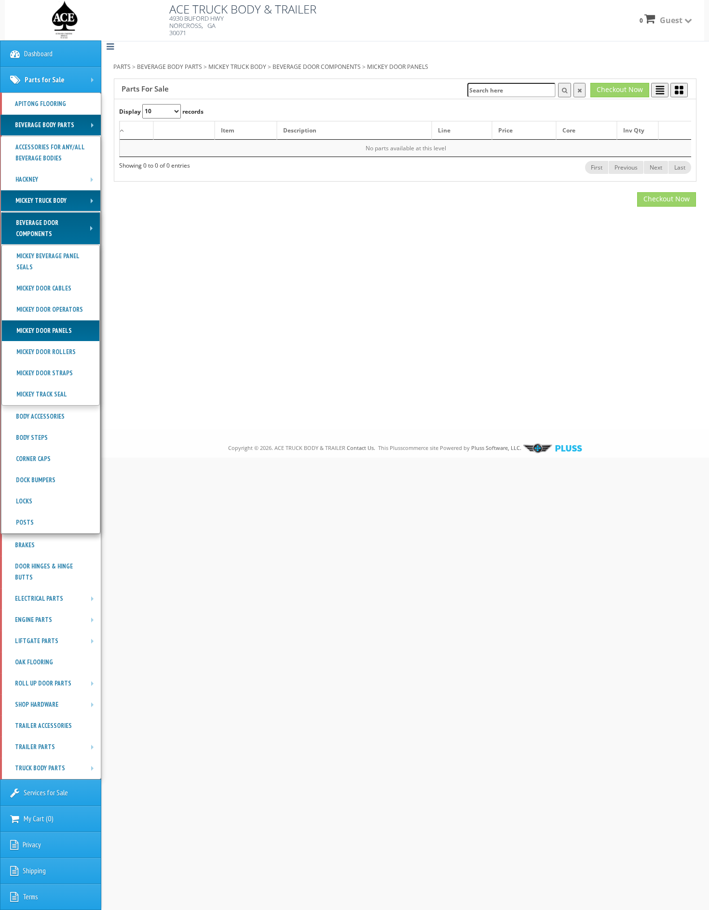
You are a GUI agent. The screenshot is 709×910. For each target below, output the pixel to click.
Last (679, 167)
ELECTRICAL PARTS (56, 601)
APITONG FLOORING (40, 104)
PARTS (122, 67)
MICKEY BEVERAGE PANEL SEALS (48, 261)
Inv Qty (633, 130)
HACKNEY (56, 182)
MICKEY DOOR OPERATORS (49, 309)
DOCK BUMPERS (35, 480)
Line (444, 130)
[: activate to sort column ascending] (184, 130)
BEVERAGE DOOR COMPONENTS (317, 67)
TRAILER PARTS (56, 750)
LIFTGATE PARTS (56, 644)
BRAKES (25, 545)
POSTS (25, 522)
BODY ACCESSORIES (40, 416)
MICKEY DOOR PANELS (397, 67)
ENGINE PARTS (56, 623)
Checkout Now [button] (620, 89)
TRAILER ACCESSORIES (43, 726)
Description (299, 130)
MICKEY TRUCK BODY (237, 67)
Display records (161, 111)
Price (505, 130)
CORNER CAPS (33, 459)
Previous (626, 167)
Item (227, 130)
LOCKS (24, 501)
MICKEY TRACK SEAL (41, 394)
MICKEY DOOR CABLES (43, 288)
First (596, 167)
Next (656, 167)
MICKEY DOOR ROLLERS (46, 352)
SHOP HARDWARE (56, 707)
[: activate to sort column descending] (136, 130)
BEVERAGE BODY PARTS (169, 67)
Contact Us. (361, 447)
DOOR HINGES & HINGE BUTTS (44, 571)
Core (568, 130)
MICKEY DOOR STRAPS (44, 373)
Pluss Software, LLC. (496, 447)
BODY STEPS (32, 438)
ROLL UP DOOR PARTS (56, 686)
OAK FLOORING (34, 662)
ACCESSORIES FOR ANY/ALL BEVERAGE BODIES (50, 152)
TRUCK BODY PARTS (56, 771)
